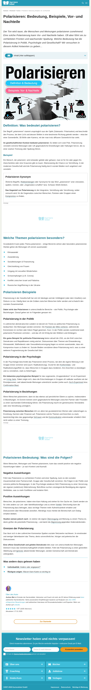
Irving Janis (11, 379)
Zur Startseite (45, 621)
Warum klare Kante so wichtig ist (29, 572)
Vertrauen (38, 417)
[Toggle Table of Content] (45, 55)
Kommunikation (55, 417)
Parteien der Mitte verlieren (56, 327)
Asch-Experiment (76, 382)
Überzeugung (52, 519)
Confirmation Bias (10, 385)
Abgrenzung (56, 522)
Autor (82, 597)
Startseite (5, 10)
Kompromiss (10, 196)
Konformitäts (65, 365)
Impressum (55, 687)
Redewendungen (27, 182)
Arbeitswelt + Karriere (15, 10)
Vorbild (58, 505)
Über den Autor (12, 594)
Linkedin (17, 605)
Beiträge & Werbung (80, 687)
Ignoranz (19, 551)
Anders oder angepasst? (24, 567)
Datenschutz (66, 687)
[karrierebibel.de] (10, 3)
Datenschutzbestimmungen (22, 654)
